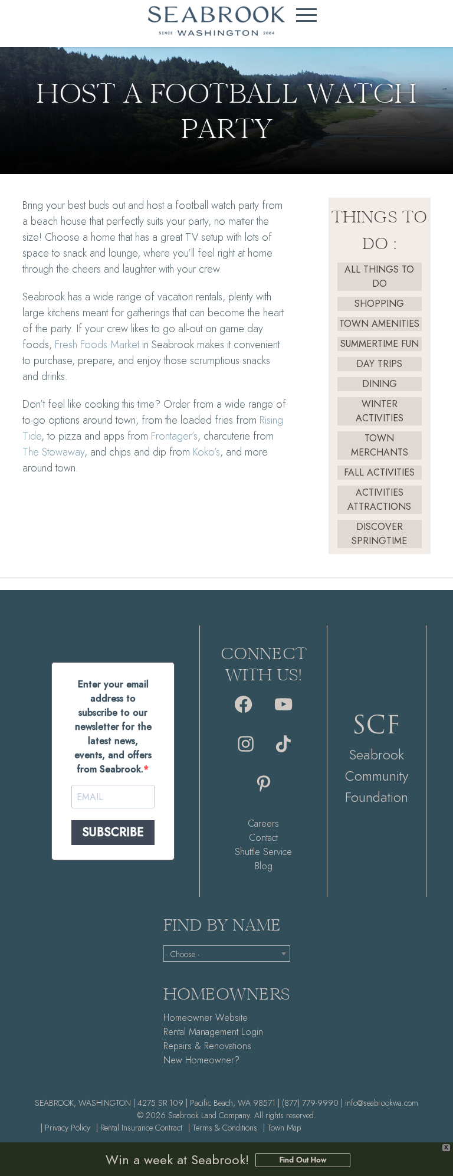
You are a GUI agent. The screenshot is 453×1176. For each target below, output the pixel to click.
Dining (379, 384)
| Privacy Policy (65, 1128)
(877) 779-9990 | (312, 1103)
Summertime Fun (379, 343)
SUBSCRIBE (113, 832)
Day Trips (379, 364)
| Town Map (282, 1128)
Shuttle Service (263, 852)
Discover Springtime (379, 534)
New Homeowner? (201, 1060)
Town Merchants (379, 445)
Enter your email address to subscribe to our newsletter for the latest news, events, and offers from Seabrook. (113, 726)
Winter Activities (379, 411)
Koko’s (206, 452)
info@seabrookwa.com (381, 1103)
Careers (263, 823)
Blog (264, 866)
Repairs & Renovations (207, 1046)
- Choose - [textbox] (182, 954)
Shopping (379, 303)
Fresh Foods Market (97, 344)
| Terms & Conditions (222, 1128)
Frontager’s (174, 436)
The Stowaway (53, 452)
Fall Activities (379, 472)
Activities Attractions (379, 499)
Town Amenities (379, 323)
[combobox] (226, 953)
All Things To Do (379, 276)
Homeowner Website (205, 1017)
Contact (263, 837)
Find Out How (303, 1159)
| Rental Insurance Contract (139, 1128)
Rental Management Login (213, 1032)
